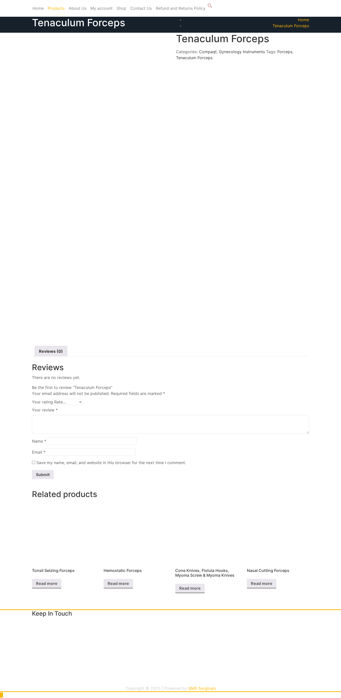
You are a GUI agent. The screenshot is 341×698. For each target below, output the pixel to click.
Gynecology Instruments (242, 51)
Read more (46, 583)
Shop (121, 8)
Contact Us (141, 8)
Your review (45, 409)
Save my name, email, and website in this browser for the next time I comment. (111, 462)
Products (56, 8)
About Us (77, 8)
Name (39, 441)
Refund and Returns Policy (180, 8)
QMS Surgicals (202, 688)
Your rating (42, 401)
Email (38, 452)
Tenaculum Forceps (291, 25)
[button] (209, 6)
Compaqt (208, 51)
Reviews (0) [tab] (51, 351)
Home (38, 8)
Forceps (284, 51)
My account (101, 8)
